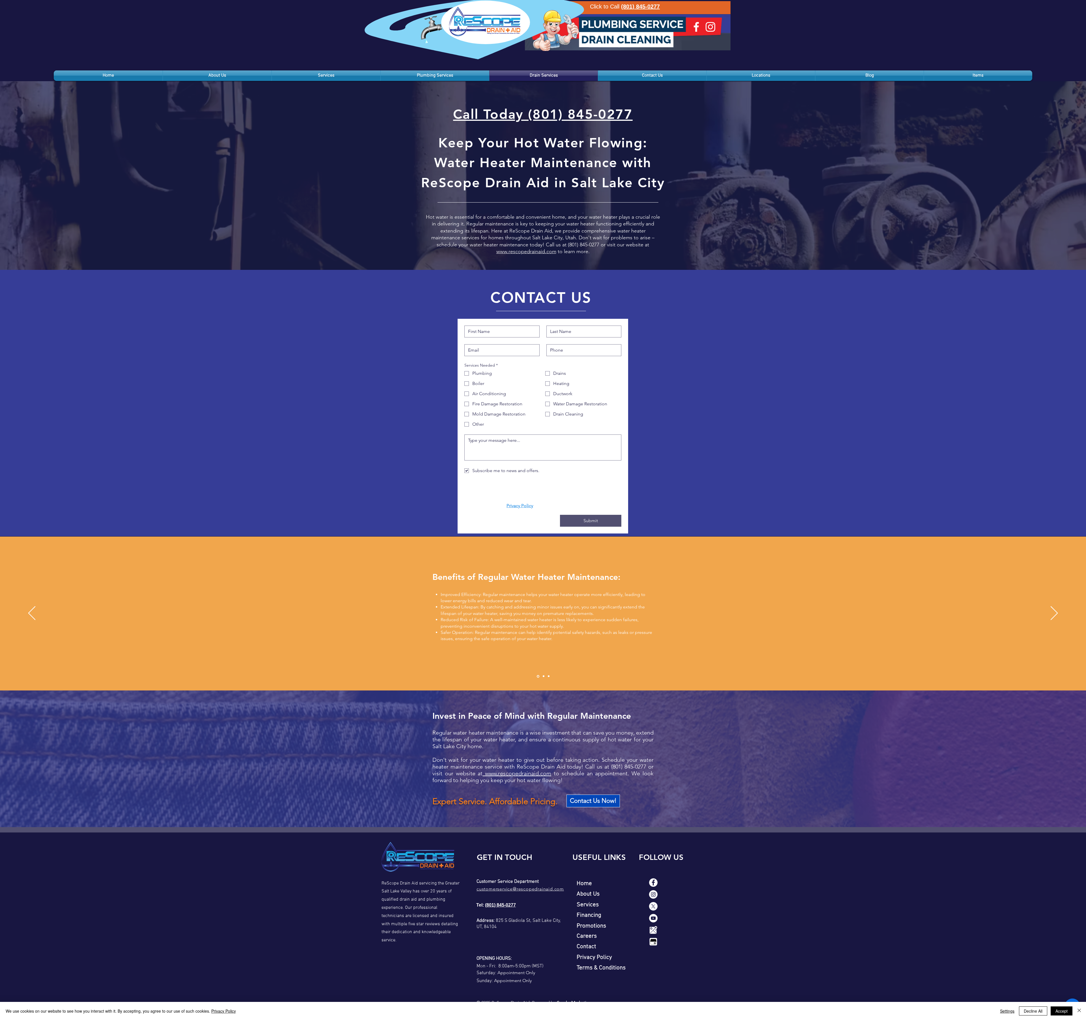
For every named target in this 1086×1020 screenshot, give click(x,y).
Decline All (1033, 1011)
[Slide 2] (543, 676)
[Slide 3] (549, 676)
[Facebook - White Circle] (653, 882)
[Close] (1079, 1010)
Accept (1061, 1011)
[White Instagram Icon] (710, 26)
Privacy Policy (223, 1011)
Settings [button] (1007, 1011)
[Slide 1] (538, 676)
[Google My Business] (653, 942)
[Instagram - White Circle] (653, 894)
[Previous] (31, 613)
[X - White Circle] (653, 906)
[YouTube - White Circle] (653, 918)
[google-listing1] (653, 930)
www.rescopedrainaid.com (526, 251)
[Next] (1054, 613)
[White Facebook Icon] (696, 26)
